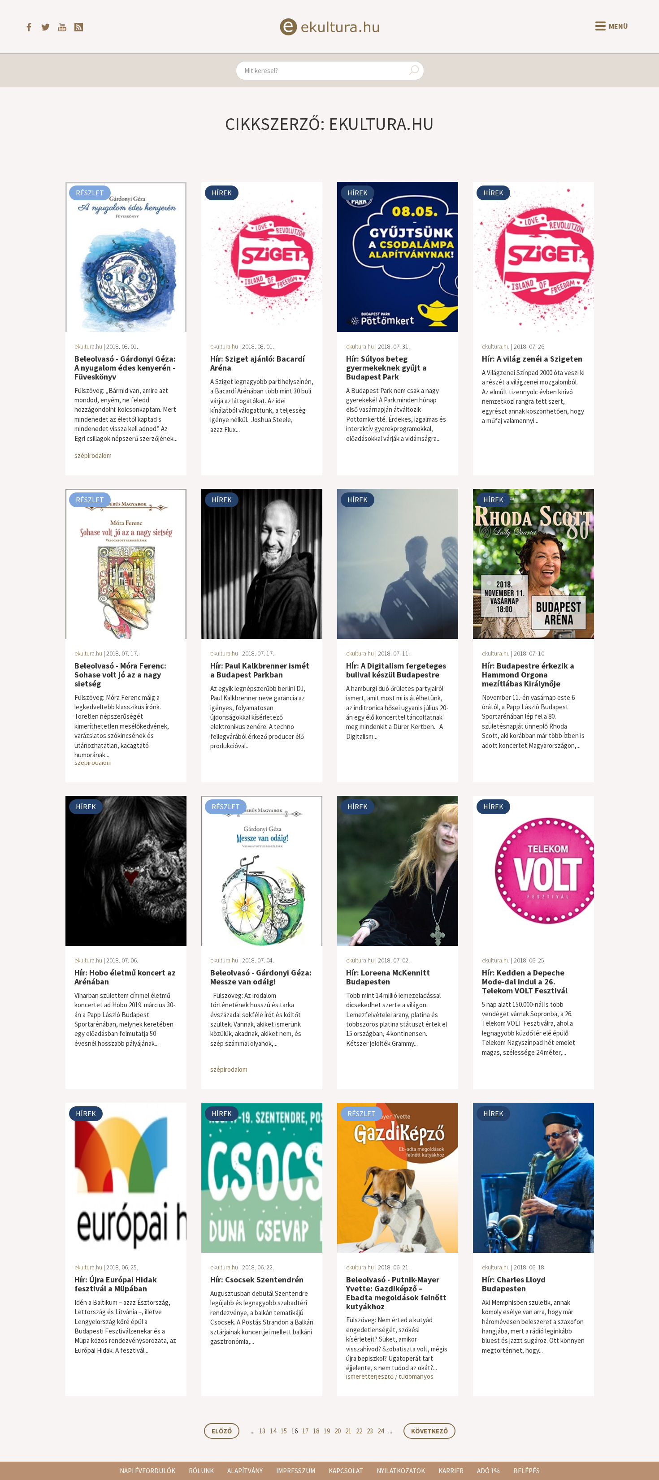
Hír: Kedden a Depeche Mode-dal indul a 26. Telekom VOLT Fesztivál (525, 981)
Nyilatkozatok (401, 1471)
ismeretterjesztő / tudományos (390, 1376)
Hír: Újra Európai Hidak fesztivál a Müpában (115, 1284)
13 (262, 1431)
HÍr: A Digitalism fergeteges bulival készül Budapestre (396, 670)
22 (359, 1431)
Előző (222, 1431)
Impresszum (295, 1471)
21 (348, 1431)
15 (284, 1431)
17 (305, 1431)
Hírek (222, 192)
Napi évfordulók (147, 1471)
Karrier (451, 1471)
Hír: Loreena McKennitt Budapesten (388, 977)
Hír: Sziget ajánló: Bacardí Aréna (257, 363)
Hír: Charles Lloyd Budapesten (514, 1284)
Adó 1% (488, 1471)
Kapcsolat (346, 1471)
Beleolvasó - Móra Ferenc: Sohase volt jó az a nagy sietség (120, 674)
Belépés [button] (526, 1471)
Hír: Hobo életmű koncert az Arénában (125, 977)
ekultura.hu (88, 346)
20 (337, 1431)
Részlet (90, 192)
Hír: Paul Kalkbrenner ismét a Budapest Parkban (259, 670)
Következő (429, 1431)
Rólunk (201, 1471)
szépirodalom (93, 455)
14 (273, 1431)
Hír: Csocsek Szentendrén (256, 1279)
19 (327, 1431)
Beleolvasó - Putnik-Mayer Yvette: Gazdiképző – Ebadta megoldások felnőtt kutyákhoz (396, 1292)
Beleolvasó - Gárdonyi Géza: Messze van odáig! (261, 977)
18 (316, 1431)
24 (380, 1431)
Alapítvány (245, 1471)
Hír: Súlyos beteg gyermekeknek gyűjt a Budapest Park (386, 368)
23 (370, 1431)
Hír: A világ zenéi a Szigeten (532, 359)
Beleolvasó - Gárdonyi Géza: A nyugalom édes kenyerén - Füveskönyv (125, 368)
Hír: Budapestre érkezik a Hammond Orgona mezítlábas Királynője (528, 674)
